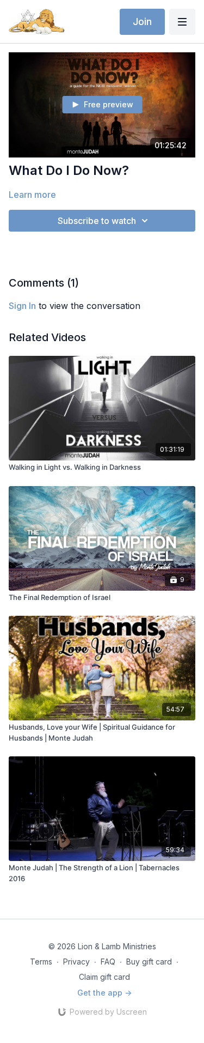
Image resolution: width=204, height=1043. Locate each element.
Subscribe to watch (97, 220)
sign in (22, 305)
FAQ (108, 961)
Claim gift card (104, 976)
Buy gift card (149, 961)
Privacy (76, 961)
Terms (41, 961)
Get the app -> (104, 992)
